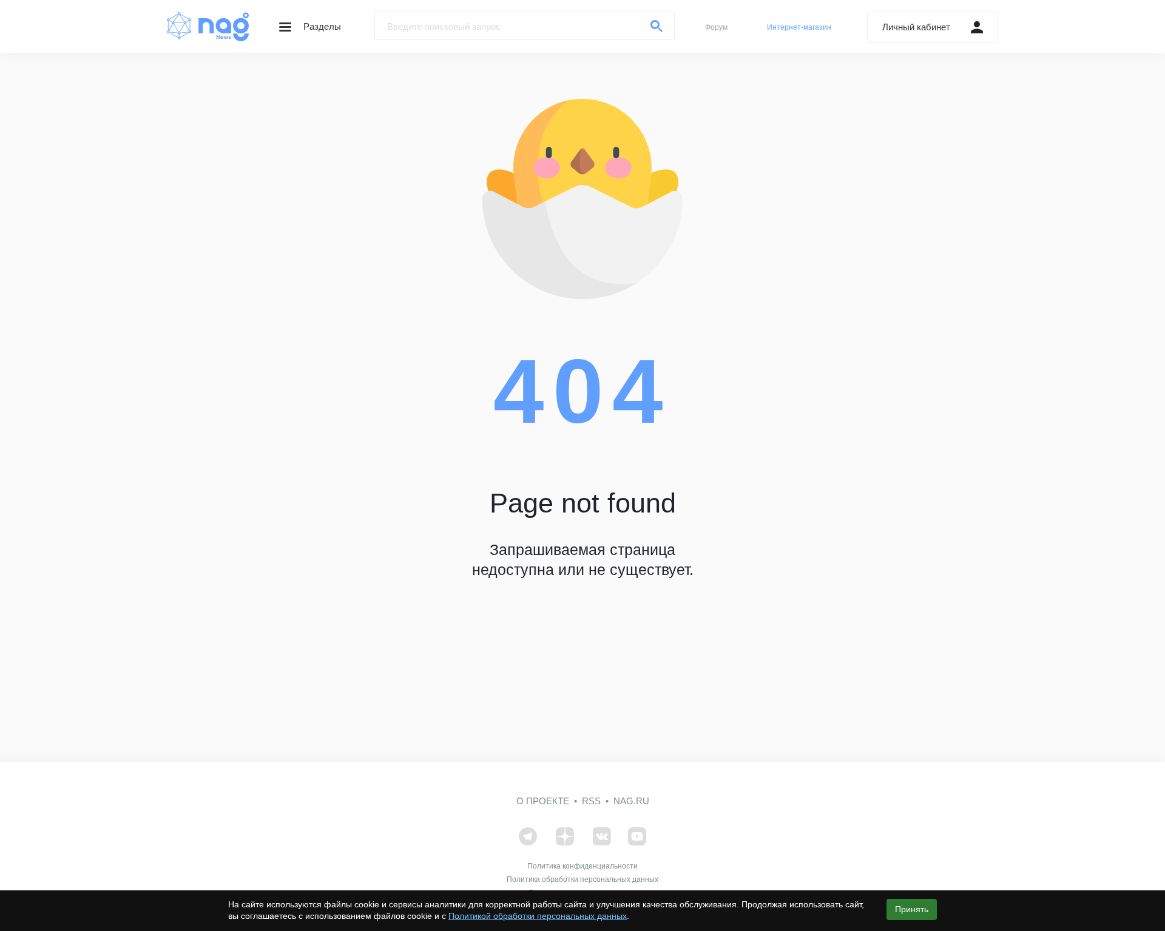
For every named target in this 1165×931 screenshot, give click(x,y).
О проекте (542, 801)
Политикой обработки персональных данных (537, 916)
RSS (591, 801)
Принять (911, 909)
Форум (716, 27)
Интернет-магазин (799, 27)
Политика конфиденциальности (582, 866)
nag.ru (631, 801)
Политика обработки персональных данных (582, 879)
